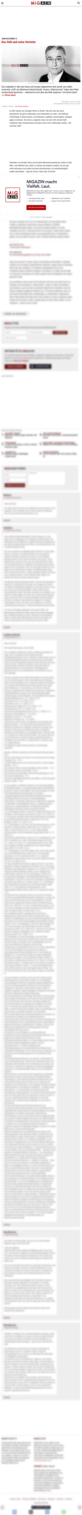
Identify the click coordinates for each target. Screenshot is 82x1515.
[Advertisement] (41, 21)
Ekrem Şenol (10, 95)
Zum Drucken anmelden (21, 106)
